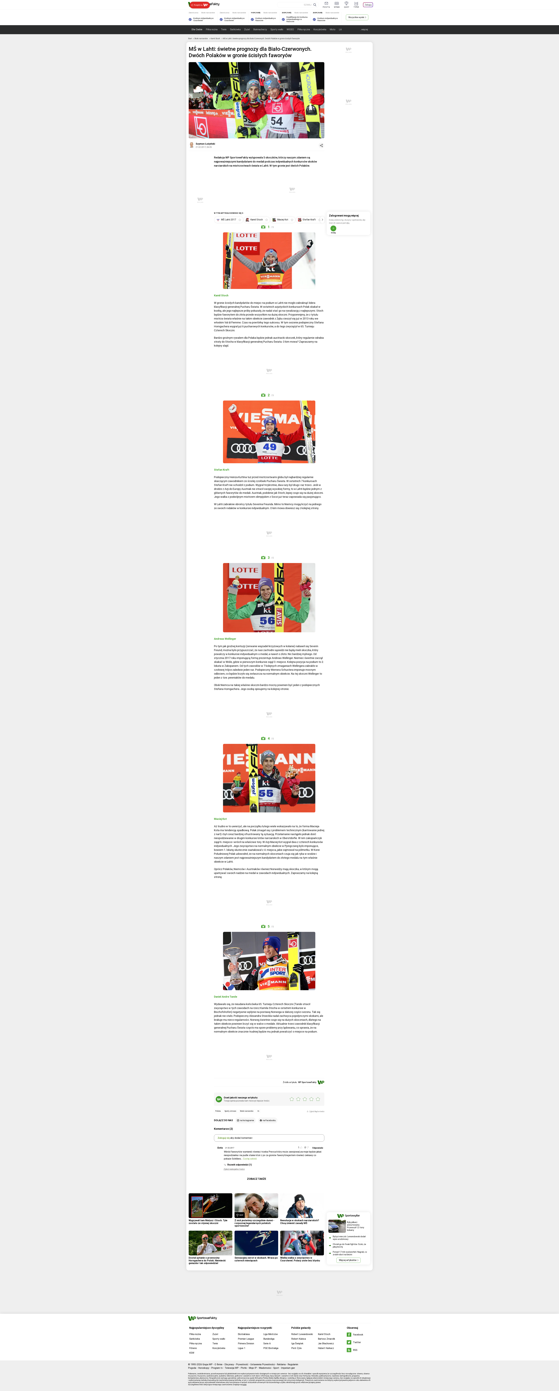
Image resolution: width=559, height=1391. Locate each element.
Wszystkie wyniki (356, 17)
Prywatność (242, 1364)
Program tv (217, 1368)
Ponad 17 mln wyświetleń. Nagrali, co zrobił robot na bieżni (350, 1253)
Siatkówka (235, 29)
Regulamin (293, 1364)
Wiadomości (265, 1368)
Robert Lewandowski (302, 1334)
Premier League (246, 1338)
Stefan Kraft (221, 469)
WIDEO (290, 29)
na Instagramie (247, 1120)
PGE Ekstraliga (270, 1348)
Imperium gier (288, 1368)
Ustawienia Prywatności (262, 1364)
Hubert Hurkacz (326, 1348)
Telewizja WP (232, 1368)
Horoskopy (203, 1368)
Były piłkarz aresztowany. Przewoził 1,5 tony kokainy (355, 1226)
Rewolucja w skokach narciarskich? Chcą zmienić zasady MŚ (299, 1221)
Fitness (193, 1348)
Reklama (281, 1364)
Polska (218, 1111)
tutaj (244, 1385)
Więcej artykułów (348, 1260)
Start (190, 39)
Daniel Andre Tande (225, 996)
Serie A (267, 1343)
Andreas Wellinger (225, 638)
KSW (191, 1352)
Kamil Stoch (216, 39)
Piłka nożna (211, 29)
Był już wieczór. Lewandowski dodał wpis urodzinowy (349, 1237)
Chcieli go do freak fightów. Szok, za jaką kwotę (349, 1245)
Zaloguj (368, 5)
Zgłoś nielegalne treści (234, 1169)
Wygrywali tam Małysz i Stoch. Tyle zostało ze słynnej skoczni (208, 1221)
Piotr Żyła (296, 1348)
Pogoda (192, 1368)
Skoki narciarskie (201, 39)
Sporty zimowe (230, 1111)
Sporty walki (276, 29)
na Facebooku (269, 1120)
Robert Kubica (298, 1338)
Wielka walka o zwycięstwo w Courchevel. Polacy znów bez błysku (300, 1259)
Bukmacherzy (260, 29)
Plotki (244, 1368)
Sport (276, 1368)
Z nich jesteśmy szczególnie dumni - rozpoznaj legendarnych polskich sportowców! (254, 1223)
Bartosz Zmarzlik (326, 1338)
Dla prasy (229, 1364)
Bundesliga (268, 1338)
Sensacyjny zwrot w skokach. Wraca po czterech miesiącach (256, 1259)
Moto (332, 29)
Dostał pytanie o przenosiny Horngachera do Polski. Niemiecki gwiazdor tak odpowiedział (207, 1260)
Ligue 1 (241, 1348)
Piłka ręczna (303, 29)
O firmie (218, 1364)
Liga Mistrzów (270, 1334)
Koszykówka (319, 29)
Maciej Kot (220, 818)
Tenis (224, 29)
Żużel (247, 29)
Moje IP (253, 1368)
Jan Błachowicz (326, 1343)
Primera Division (246, 1343)
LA (340, 29)
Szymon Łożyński (205, 143)
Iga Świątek (297, 1343)
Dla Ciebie (197, 29)
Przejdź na (198, 5)
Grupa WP (207, 1364)
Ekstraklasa (244, 1334)
